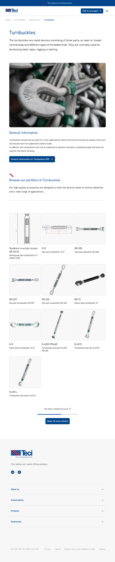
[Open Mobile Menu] (106, 10)
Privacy (47, 549)
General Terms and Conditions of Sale (79, 549)
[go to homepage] (12, 11)
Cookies (102, 549)
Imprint (57, 549)
